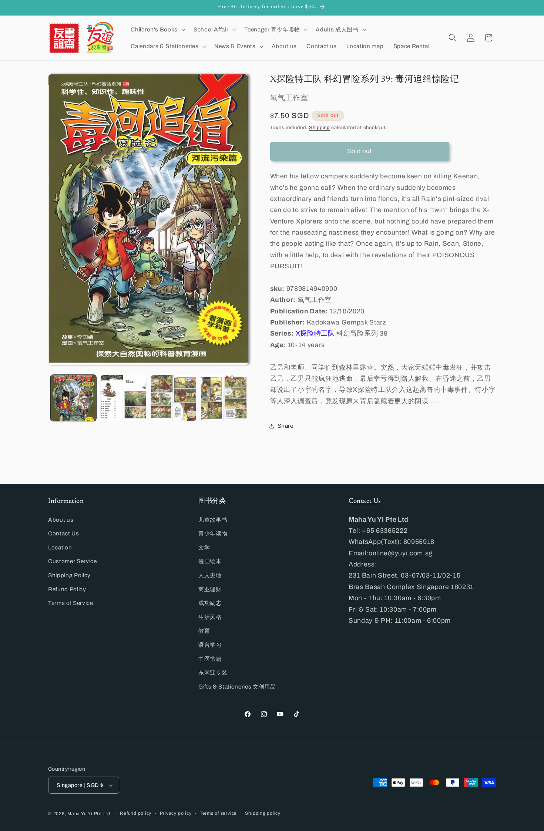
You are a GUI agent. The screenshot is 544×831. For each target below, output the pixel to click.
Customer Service (72, 561)
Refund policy (135, 813)
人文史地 (210, 575)
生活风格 (210, 617)
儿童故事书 (212, 520)
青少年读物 (212, 533)
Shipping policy (263, 813)
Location (60, 547)
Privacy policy (176, 813)
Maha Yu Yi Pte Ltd (88, 813)
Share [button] (285, 426)
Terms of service (218, 813)
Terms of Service (70, 603)
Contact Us (63, 533)
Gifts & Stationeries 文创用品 (237, 686)
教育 (204, 631)
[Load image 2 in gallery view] (123, 398)
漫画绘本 (210, 561)
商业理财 (210, 589)
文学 (204, 547)
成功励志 (210, 603)
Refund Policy (67, 589)
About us (60, 520)
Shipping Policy (69, 575)
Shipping (319, 127)
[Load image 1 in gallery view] (73, 398)
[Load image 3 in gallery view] (174, 398)
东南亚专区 (212, 672)
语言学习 (210, 645)
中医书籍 (210, 659)
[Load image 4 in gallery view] (224, 398)
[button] (157, 29)
